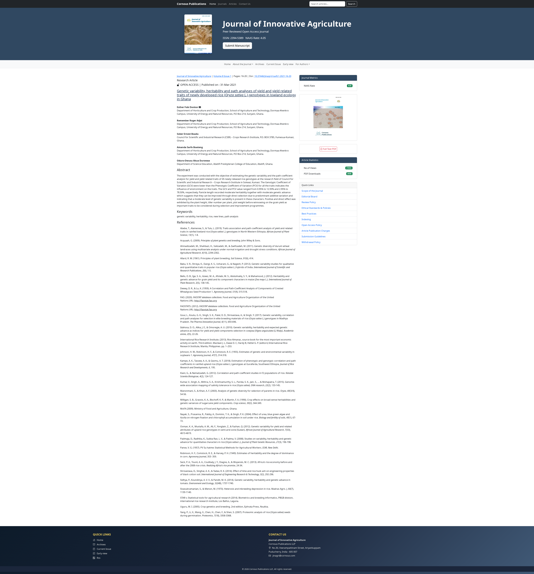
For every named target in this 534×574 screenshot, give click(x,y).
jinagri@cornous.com (284, 555)
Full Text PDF (329, 148)
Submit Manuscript (237, 45)
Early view (288, 64)
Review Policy (309, 202)
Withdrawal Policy (311, 242)
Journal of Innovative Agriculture (194, 76)
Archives (259, 64)
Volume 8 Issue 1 (222, 76)
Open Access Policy (312, 225)
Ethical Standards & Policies (316, 207)
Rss (97, 557)
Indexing (306, 219)
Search (351, 3)
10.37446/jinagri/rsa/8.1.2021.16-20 (272, 76)
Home (212, 3)
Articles (233, 3)
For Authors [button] (302, 64)
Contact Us (244, 3)
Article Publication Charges (316, 230)
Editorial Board (309, 196)
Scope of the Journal (312, 190)
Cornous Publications (191, 4)
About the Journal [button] (242, 64)
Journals (222, 3)
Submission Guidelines (314, 236)
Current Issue (273, 64)
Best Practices (309, 213)
